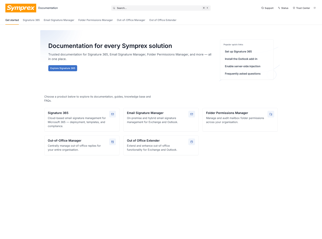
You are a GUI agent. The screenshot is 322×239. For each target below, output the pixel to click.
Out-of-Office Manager (131, 20)
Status (284, 8)
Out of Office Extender (162, 20)
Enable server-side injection (242, 66)
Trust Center (303, 8)
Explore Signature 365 (62, 68)
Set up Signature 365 (238, 51)
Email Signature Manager (59, 20)
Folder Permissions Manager (95, 20)
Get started (12, 20)
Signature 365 (31, 20)
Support (269, 8)
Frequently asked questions (243, 73)
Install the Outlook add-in (241, 59)
